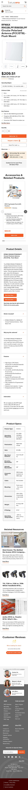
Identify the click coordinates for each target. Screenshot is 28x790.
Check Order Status (18, 715)
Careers (17, 731)
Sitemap (6, 782)
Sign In (17, 706)
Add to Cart (12, 136)
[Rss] (5, 757)
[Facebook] (12, 757)
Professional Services (7, 714)
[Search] (25, 6)
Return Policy (6, 743)
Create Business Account (19, 709)
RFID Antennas (7, 704)
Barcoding (6, 706)
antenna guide (15, 305)
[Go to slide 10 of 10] (2, 211)
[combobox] (10, 6)
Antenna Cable (14, 90)
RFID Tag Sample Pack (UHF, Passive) (13, 205)
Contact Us (6, 728)
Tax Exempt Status (20, 712)
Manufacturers (7, 708)
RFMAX (3, 77)
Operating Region (14, 83)
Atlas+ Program (19, 704)
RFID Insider (6, 731)
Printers (6, 711)
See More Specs (5, 123)
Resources (5, 733)
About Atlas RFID (19, 728)
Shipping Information (6, 738)
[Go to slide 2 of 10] (25, 211)
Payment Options (7, 735)
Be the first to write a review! (14, 652)
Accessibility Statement (9, 785)
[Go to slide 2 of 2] (1, 66)
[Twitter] (19, 757)
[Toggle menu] (2, 2)
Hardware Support (7, 741)
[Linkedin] (8, 757)
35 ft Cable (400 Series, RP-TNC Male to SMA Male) (15, 105)
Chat (21, 157)
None (5, 93)
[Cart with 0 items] (26, 2)
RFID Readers (7, 717)
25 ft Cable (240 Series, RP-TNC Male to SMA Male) (15, 100)
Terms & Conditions (8, 787)
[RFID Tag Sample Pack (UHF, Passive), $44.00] (14, 191)
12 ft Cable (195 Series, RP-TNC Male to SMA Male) (15, 96)
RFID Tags (6, 719)
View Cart (17, 719)
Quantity (3, 127)
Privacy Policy (12, 782)
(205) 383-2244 (14, 157)
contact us (15, 408)
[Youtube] (16, 757)
